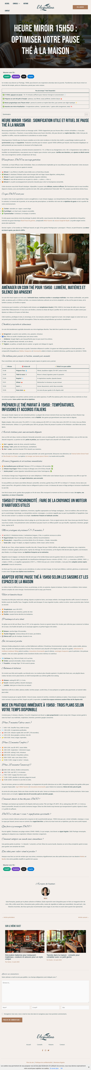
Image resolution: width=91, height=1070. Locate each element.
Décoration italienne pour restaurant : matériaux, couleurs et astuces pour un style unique (24, 957)
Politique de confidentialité (43, 1062)
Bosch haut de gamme (28, 220)
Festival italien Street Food (79, 454)
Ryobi (3, 859)
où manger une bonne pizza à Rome (37, 456)
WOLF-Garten (48, 220)
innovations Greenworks (37, 651)
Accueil (28, 1044)
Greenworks (37, 351)
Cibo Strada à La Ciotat (10, 456)
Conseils (39, 1044)
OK (61, 1068)
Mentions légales (59, 1062)
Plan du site (30, 1062)
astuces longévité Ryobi (61, 220)
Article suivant (83, 917)
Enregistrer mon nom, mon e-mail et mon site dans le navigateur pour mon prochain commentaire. (35, 1014)
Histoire (51, 1044)
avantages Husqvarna (62, 651)
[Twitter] (48, 1050)
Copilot (31, 76)
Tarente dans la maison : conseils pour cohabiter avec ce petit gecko (63, 956)
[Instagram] (45, 1050)
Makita (21, 351)
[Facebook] (42, 1050)
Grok (23, 76)
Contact (62, 1044)
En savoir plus (54, 1068)
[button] (19, 3)
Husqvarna (28, 351)
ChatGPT (7, 76)
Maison (47, 58)
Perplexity (16, 76)
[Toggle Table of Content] (85, 114)
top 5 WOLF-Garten (22, 787)
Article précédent (8, 917)
